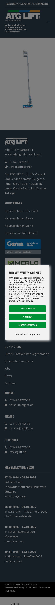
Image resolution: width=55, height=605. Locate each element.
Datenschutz (20, 334)
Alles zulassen (27, 308)
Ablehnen (27, 316)
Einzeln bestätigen (27, 325)
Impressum (35, 334)
